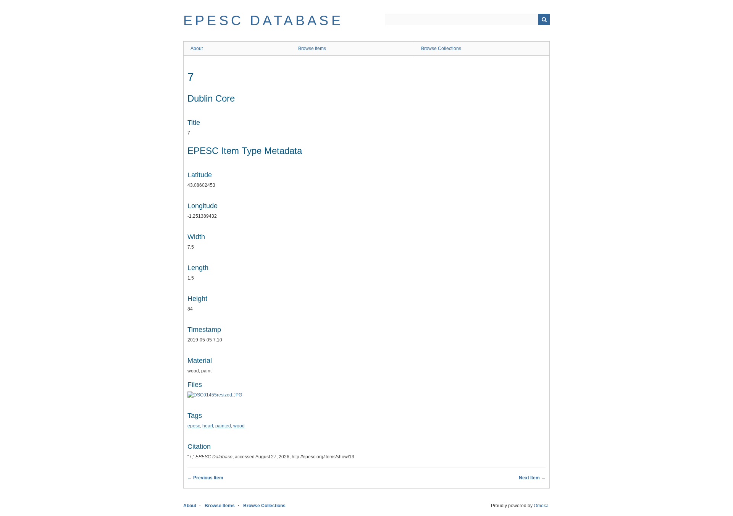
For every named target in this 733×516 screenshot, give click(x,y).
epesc (193, 426)
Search (544, 19)
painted (223, 426)
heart (207, 426)
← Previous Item (205, 477)
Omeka (541, 505)
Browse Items (312, 48)
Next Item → (532, 477)
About (197, 48)
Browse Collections (441, 48)
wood (239, 426)
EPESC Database (263, 20)
